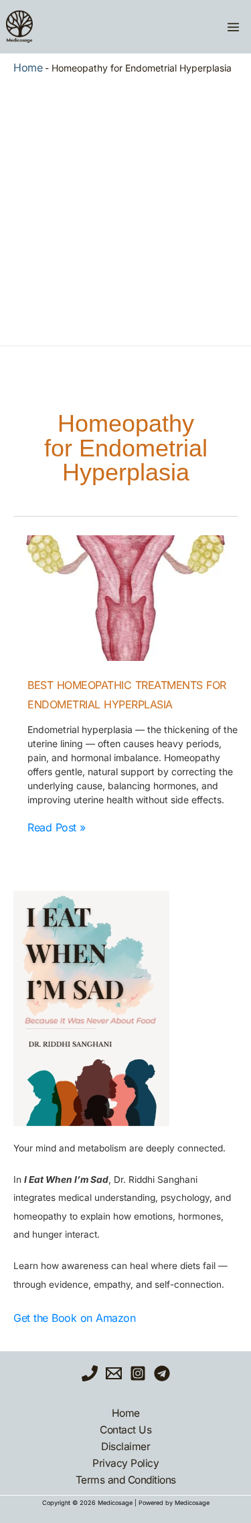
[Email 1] (114, 1373)
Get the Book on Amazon (74, 1318)
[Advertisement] (125, 207)
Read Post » (56, 827)
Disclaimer (125, 1446)
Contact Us (125, 1429)
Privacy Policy (125, 1463)
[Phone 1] (90, 1373)
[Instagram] (138, 1373)
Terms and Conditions (126, 1480)
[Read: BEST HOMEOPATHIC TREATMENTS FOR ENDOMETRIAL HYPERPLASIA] (125, 598)
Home (27, 67)
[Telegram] (162, 1373)
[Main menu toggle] (233, 26)
